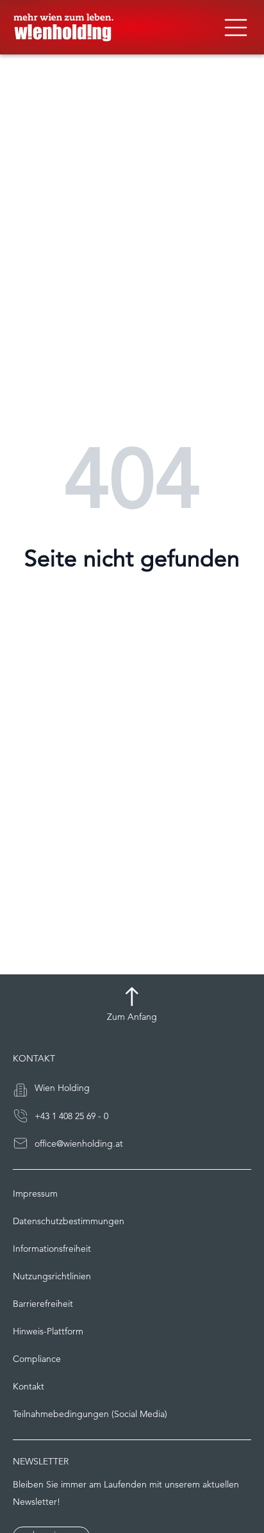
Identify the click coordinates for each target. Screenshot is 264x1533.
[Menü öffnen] (235, 27)
